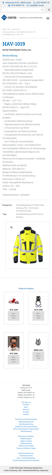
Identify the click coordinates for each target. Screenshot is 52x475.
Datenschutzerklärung (31, 470)
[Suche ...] (20, 10)
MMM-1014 (38, 350)
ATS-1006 (14, 353)
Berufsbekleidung (23, 32)
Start (4, 29)
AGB (19, 470)
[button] (48, 18)
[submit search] (42, 9)
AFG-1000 (13, 310)
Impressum (44, 470)
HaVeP (34, 214)
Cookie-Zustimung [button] (10, 470)
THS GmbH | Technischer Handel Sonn (29, 468)
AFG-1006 (38, 310)
